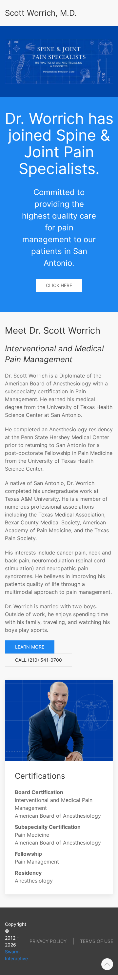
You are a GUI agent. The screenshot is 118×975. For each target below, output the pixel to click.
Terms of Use (96, 941)
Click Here (59, 285)
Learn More (29, 647)
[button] (107, 964)
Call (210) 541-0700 (38, 660)
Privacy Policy (48, 941)
